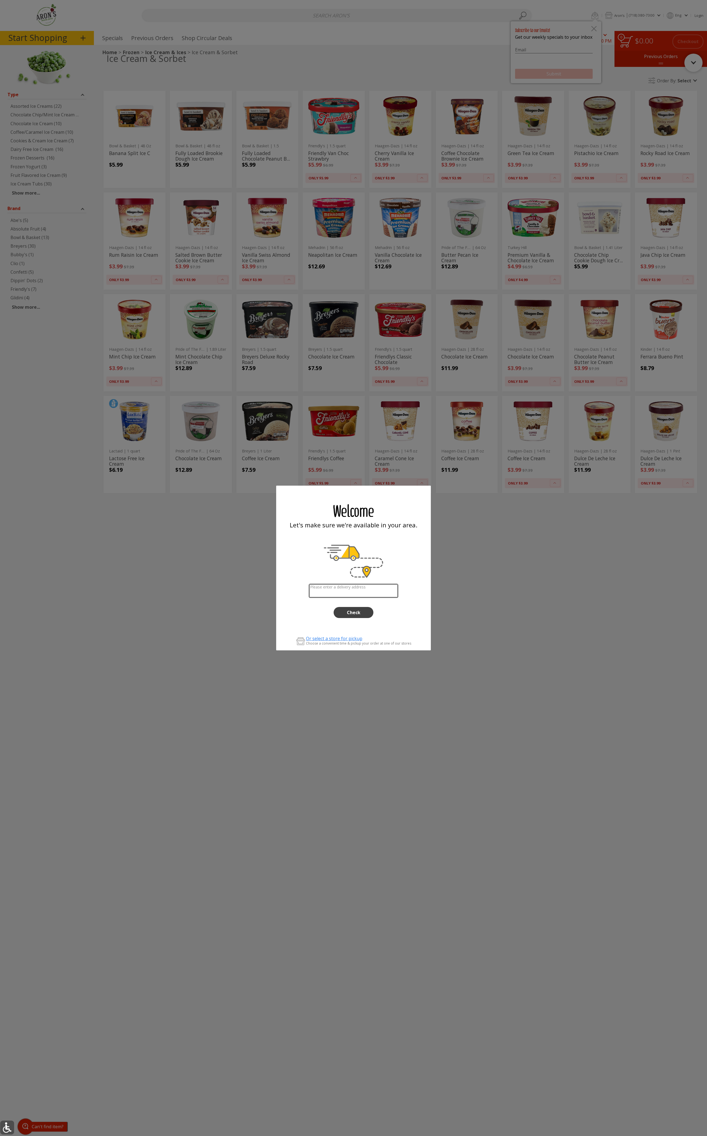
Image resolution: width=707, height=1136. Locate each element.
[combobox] (354, 591)
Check (353, 612)
